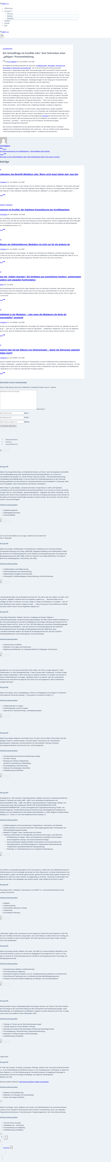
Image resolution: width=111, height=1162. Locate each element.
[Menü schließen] (0, 1141)
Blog (5, 25)
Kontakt (6, 23)
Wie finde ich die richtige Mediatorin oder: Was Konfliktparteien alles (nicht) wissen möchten (30, 156)
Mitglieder (10, 18)
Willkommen (8, 8)
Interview (45, 116)
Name (26, 413)
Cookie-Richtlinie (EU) (12, 444)
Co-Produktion (12, 62)
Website (26, 422)
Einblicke (10, 16)
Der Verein (6, 1147)
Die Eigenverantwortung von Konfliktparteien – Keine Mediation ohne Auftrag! (25, 150)
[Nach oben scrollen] (1, 1137)
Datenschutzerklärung (12, 439)
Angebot (7, 21)
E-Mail (26, 417)
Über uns (10, 13)
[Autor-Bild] (4, 62)
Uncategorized (7, 49)
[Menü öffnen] (2, 36)
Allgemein (9, 205)
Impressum (9, 441)
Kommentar (41, 409)
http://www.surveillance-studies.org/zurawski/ (34, 1082)
